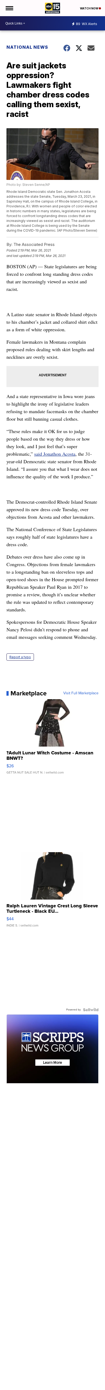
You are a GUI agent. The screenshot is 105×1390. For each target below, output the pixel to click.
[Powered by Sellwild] (91, 1010)
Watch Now (89, 8)
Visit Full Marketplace (81, 693)
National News (27, 47)
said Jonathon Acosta (54, 454)
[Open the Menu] (9, 8)
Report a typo (20, 657)
